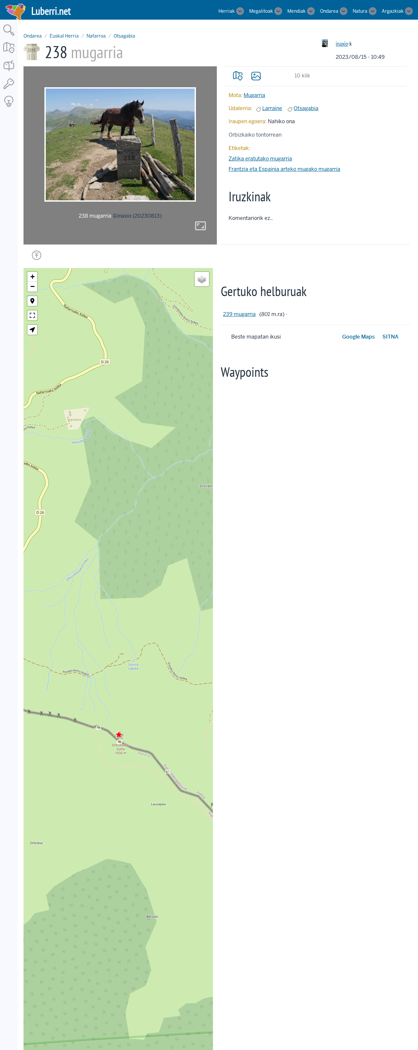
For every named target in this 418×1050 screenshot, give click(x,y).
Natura (360, 11)
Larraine (272, 108)
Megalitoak (261, 11)
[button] (118, 734)
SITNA (390, 336)
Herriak (226, 11)
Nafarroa (96, 36)
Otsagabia (124, 36)
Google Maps (358, 336)
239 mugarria (239, 314)
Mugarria (254, 95)
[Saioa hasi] (9, 89)
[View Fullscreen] (32, 315)
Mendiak (296, 11)
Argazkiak (393, 11)
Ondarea (329, 11)
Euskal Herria (64, 36)
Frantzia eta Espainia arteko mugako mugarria (284, 169)
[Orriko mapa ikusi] (238, 75)
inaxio (342, 43)
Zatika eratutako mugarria (260, 158)
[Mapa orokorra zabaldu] (9, 53)
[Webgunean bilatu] (9, 36)
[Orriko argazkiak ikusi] (256, 75)
